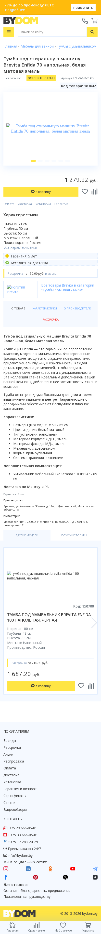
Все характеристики (20, 247)
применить (83, 7)
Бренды (9, 740)
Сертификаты (14, 795)
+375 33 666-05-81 (23, 834)
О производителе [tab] (77, 308)
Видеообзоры (15, 809)
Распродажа (13, 761)
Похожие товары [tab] (74, 535)
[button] (33, 161)
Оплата (8, 204)
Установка (43, 204)
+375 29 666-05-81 (22, 828)
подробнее (15, 9)
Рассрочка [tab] (50, 319)
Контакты (13, 818)
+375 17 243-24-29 (23, 841)
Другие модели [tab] (27, 535)
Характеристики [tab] (45, 308)
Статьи (9, 802)
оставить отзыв (41, 77)
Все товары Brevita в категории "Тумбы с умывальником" (67, 287)
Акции (8, 754)
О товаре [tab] (18, 308)
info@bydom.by (20, 855)
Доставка (25, 204)
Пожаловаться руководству (26, 896)
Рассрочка (12, 747)
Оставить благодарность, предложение (37, 890)
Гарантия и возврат (20, 788)
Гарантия (61, 204)
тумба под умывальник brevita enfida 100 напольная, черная (49, 617)
